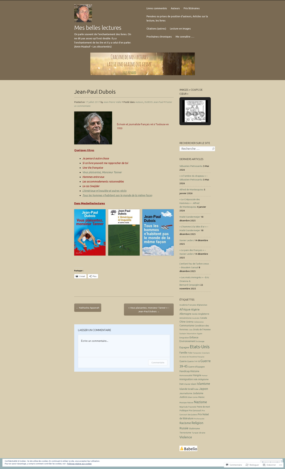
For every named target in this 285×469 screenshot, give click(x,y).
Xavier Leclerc (186, 240)
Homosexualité (185, 375)
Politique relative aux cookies (79, 464)
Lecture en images (180, 28)
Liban (189, 397)
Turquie (195, 433)
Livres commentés (157, 8)
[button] (90, 232)
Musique (183, 402)
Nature (190, 402)
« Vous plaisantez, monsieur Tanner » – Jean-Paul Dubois (148, 309)
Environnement (187, 341)
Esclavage (200, 341)
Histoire (194, 371)
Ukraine (202, 433)
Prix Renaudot (199, 419)
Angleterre (203, 314)
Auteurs (175, 8)
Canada (203, 318)
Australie (196, 318)
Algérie (195, 309)
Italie (196, 389)
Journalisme (185, 393)
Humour (205, 375)
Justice (183, 397)
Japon (203, 388)
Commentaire (157, 362)
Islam (193, 384)
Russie (183, 428)
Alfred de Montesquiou (191, 189)
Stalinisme (194, 428)
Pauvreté (192, 407)
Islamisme (203, 383)
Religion (197, 423)
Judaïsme (198, 393)
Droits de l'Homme (202, 329)
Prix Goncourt (195, 410)
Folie (190, 353)
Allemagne (185, 313)
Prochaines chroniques (159, 36)
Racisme (185, 423)
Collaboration (199, 322)
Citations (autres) (156, 28)
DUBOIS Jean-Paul (153, 102)
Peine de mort (203, 407)
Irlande (187, 384)
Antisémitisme (185, 318)
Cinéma (189, 321)
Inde (195, 379)
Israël (191, 389)
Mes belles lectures (97, 27)
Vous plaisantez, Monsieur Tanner (102, 172)
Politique (183, 410)
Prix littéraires (192, 8)
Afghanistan (202, 305)
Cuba (191, 330)
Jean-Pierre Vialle (112, 102)
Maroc (201, 397)
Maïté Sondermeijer (189, 216)
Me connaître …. (185, 36)
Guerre (183, 361)
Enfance (194, 337)
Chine (182, 321)
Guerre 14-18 (193, 361)
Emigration (184, 338)
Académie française (187, 305)
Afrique (184, 309)
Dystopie (182, 333)
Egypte (199, 333)
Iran (181, 384)
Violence (185, 437)
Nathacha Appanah (87, 307)
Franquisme (197, 353)
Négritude (183, 407)
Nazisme (200, 402)
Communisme (186, 325)
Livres (195, 397)
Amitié (195, 314)
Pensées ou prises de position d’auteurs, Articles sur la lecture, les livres (177, 18)
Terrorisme (185, 432)
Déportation (192, 333)
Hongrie (197, 375)
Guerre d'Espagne (196, 367)
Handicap (184, 371)
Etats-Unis (200, 346)
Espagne (184, 347)
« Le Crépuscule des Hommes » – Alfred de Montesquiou (189, 203)
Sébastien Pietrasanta (190, 166)
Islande (183, 389)
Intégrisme (203, 379)
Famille (183, 352)
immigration (186, 379)
